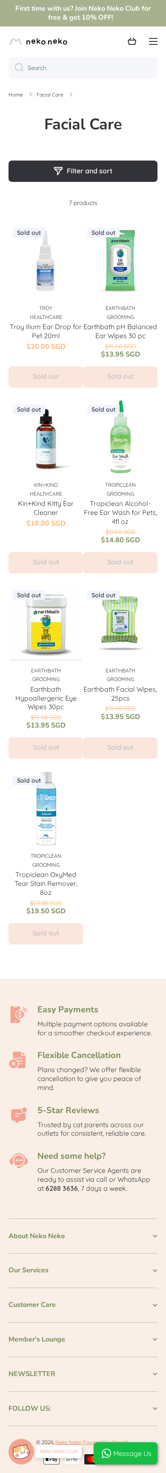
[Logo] (38, 41)
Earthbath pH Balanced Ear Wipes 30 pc (120, 331)
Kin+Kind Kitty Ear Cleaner (46, 508)
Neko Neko (68, 1442)
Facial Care (50, 94)
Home (16, 94)
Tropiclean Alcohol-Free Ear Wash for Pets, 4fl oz (120, 512)
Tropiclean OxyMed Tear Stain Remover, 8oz (45, 883)
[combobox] (83, 68)
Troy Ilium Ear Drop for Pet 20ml (46, 331)
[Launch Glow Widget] (21, 1451)
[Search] (16, 68)
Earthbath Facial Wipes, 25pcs (120, 693)
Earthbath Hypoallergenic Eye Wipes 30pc (46, 698)
